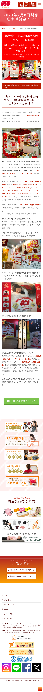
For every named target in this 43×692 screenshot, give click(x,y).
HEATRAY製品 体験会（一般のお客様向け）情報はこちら (22, 86)
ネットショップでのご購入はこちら (21, 570)
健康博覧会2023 (33, 115)
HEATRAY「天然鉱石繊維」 (30, 205)
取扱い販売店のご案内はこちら (21, 576)
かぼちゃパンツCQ (24, 187)
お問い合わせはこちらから (23, 401)
